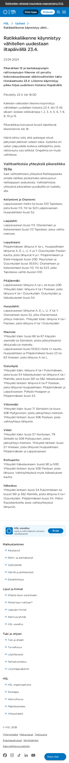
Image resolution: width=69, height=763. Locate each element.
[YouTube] (33, 755)
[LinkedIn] (26, 755)
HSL (6, 23)
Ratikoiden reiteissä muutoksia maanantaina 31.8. (34, 3)
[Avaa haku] (58, 12)
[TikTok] (19, 755)
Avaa (55, 530)
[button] (55, 756)
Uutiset (20, 23)
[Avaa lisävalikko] (64, 12)
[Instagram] (12, 755)
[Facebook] (4, 755)
